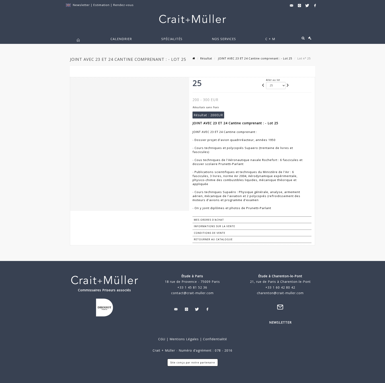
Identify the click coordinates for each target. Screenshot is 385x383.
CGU (161, 339)
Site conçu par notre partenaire (192, 362)
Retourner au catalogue (213, 239)
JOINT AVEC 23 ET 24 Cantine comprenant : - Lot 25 (254, 58)
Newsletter (81, 5)
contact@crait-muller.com (192, 293)
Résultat (206, 58)
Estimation (102, 5)
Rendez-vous (123, 5)
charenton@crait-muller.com (280, 293)
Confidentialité (214, 339)
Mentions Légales (184, 339)
